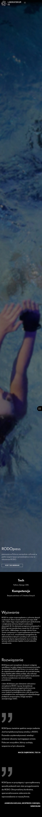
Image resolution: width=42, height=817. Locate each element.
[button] (25, 2)
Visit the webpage (12, 565)
